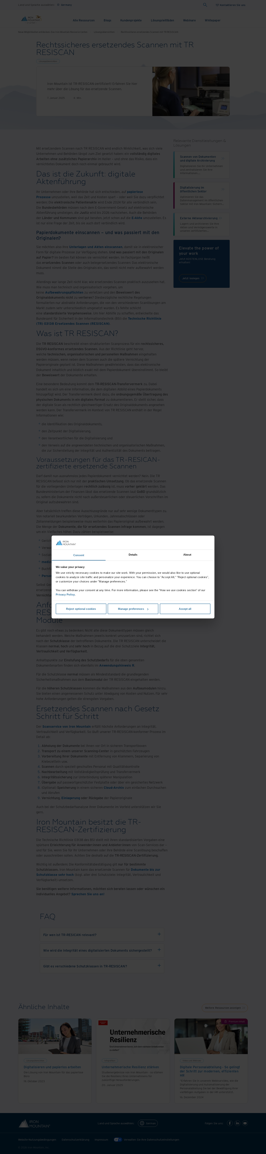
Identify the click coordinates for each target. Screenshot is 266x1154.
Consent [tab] (78, 555)
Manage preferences (131, 608)
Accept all (185, 608)
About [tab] (187, 554)
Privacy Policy (65, 594)
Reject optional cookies (81, 608)
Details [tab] (133, 554)
